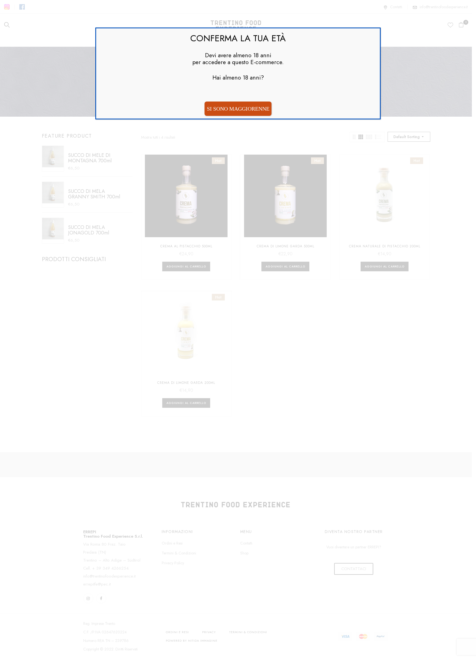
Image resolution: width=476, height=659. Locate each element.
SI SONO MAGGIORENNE (238, 109)
